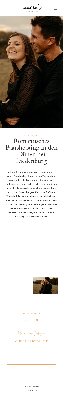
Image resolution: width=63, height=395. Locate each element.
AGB (31, 373)
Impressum (31, 368)
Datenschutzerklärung (32, 376)
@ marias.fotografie (32, 341)
